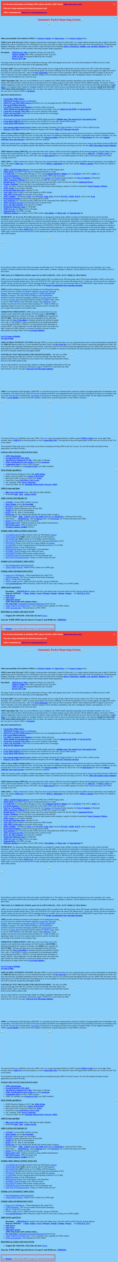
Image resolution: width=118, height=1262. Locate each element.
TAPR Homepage (12, 577)
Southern (47, 178)
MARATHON (11, 549)
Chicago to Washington (19, 101)
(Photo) (44, 616)
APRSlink (46, 302)
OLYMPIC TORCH (13, 551)
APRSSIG (61, 620)
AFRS (5, 186)
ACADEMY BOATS (13, 535)
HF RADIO (10, 539)
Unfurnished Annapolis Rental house (31, 604)
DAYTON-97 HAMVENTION (17, 558)
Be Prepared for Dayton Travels (15, 119)
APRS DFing (40, 474)
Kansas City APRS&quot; (15, 575)
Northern (58, 178)
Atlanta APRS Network (14, 567)
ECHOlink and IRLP (29, 293)
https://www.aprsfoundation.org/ (34, 12)
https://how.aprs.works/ (73, 4)
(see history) (35, 396)
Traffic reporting (45, 293)
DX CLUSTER (11, 541)
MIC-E (8, 579)
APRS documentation (13, 608)
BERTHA (9, 547)
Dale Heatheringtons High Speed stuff (19, 565)
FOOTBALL (10, 543)
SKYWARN (10, 553)
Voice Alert (15, 300)
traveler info (43, 291)
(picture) (53, 535)
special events (46, 298)
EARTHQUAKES (12, 555)
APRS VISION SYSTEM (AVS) (18, 606)
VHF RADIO (11, 537)
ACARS (9, 545)
